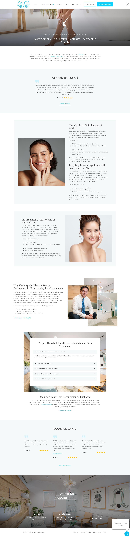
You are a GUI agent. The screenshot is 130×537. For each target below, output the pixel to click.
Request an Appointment (65, 495)
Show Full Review (57, 453)
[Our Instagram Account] (96, 518)
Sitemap (76, 532)
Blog (73, 4)
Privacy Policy (97, 532)
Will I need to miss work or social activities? (47, 368)
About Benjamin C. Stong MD (23, 318)
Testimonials (66, 4)
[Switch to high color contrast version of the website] (127, 4)
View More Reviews (65, 465)
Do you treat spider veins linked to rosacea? (47, 374)
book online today (47, 404)
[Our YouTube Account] (101, 518)
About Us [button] (40, 4)
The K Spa (80, 54)
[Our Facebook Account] (93, 518)
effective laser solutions (57, 56)
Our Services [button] (49, 4)
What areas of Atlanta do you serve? (45, 379)
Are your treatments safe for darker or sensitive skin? (50, 352)
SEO (104, 532)
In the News (59, 4)
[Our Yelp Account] (99, 518)
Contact (78, 4)
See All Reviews (65, 103)
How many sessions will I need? (43, 363)
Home (35, 4)
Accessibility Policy (85, 532)
